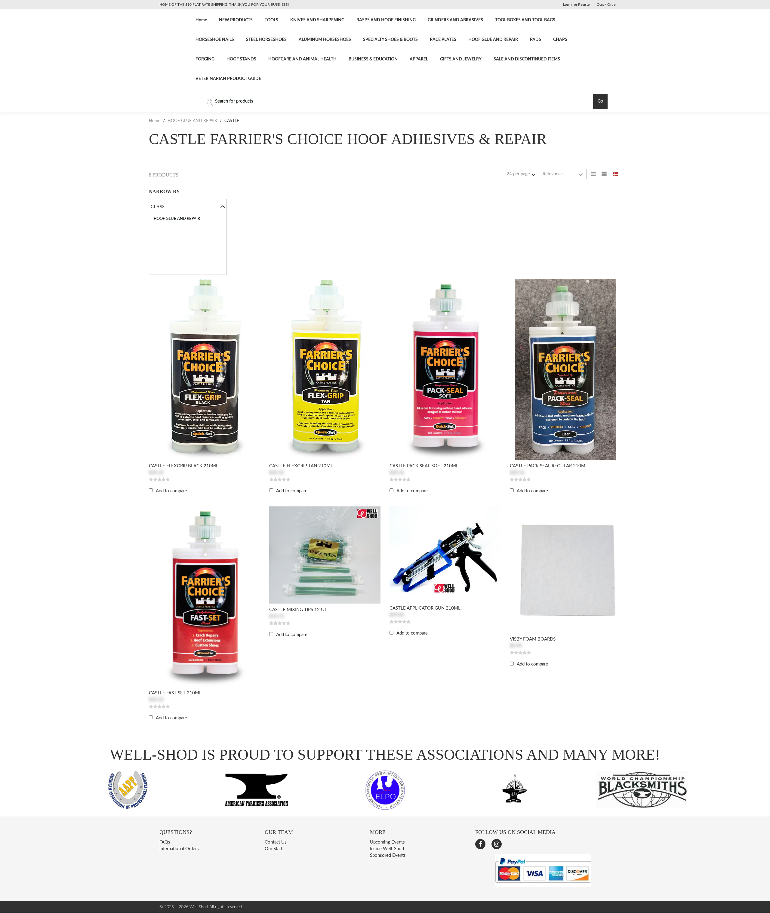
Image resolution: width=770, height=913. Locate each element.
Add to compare (171, 491)
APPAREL (419, 59)
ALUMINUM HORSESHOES (325, 40)
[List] (593, 174)
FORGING (205, 59)
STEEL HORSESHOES (266, 40)
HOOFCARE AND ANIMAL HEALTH (302, 59)
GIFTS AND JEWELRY (461, 59)
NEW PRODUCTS (236, 20)
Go (600, 101)
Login (567, 4)
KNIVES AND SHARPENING (317, 20)
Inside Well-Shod (387, 849)
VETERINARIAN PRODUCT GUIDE (228, 79)
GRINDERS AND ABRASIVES (455, 20)
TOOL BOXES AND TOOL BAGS (525, 20)
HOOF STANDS (241, 59)
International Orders (179, 849)
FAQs (164, 842)
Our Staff (273, 849)
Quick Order (607, 4)
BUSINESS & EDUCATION (373, 59)
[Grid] (615, 174)
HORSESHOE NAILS (215, 40)
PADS (535, 40)
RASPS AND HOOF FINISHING (386, 20)
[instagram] (496, 844)
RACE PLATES (443, 40)
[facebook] (480, 844)
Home (201, 20)
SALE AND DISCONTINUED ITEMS (527, 59)
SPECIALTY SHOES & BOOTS (390, 40)
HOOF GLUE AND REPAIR (493, 40)
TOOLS (271, 20)
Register (584, 4)
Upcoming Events (387, 842)
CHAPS (560, 40)
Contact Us (276, 842)
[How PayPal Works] (543, 885)
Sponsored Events (388, 855)
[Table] (604, 174)
